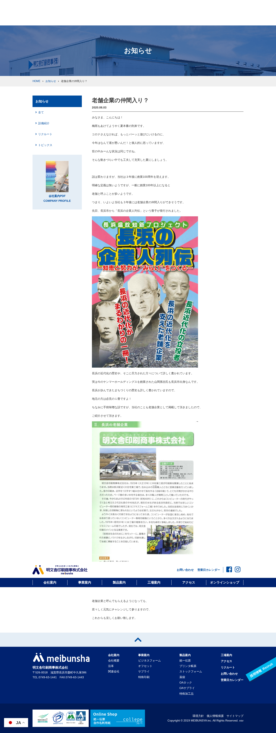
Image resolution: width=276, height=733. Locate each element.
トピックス (45, 145)
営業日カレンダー (208, 569)
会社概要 (113, 660)
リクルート (45, 134)
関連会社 (113, 671)
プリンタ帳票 (187, 666)
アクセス (188, 582)
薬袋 (182, 677)
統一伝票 (185, 660)
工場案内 (153, 582)
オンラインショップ (224, 582)
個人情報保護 (215, 715)
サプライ (144, 671)
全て (41, 112)
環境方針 (198, 715)
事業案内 (84, 582)
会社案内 (49, 582)
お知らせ (50, 81)
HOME (36, 81)
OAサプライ (187, 688)
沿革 (111, 666)
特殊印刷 (144, 677)
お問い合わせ (185, 569)
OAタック (185, 682)
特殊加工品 (186, 693)
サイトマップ (234, 715)
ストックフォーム (190, 671)
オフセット (145, 666)
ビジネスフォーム (149, 660)
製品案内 (119, 582)
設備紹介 (44, 123)
